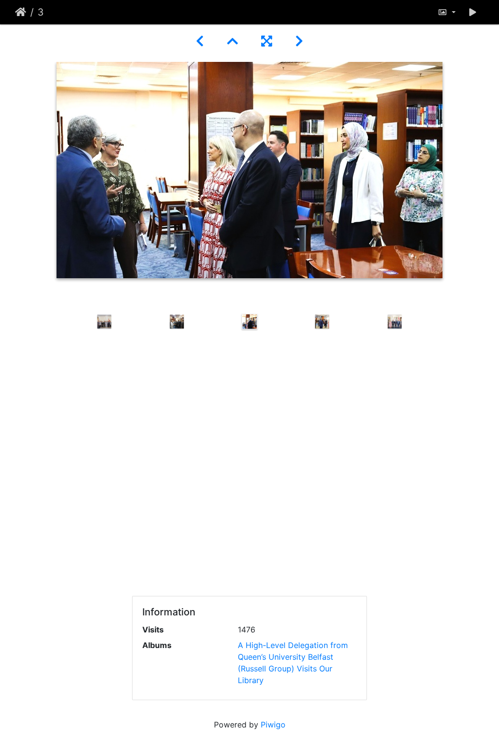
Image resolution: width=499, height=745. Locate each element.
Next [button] (438, 449)
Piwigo (273, 724)
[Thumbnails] (232, 41)
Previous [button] (61, 449)
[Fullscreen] (267, 41)
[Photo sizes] (446, 12)
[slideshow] (472, 12)
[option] (104, 321)
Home (20, 12)
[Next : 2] (299, 41)
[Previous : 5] (199, 41)
